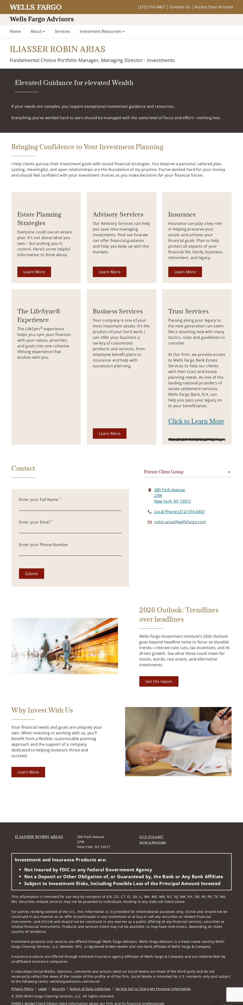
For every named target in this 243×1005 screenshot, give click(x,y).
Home (15, 31)
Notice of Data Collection (90, 988)
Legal (42, 988)
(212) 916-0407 (151, 6)
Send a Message (152, 842)
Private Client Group (163, 471)
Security (58, 988)
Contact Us (180, 6)
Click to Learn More (196, 421)
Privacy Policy (22, 988)
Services (62, 31)
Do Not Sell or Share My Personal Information (153, 988)
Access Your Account (214, 6)
